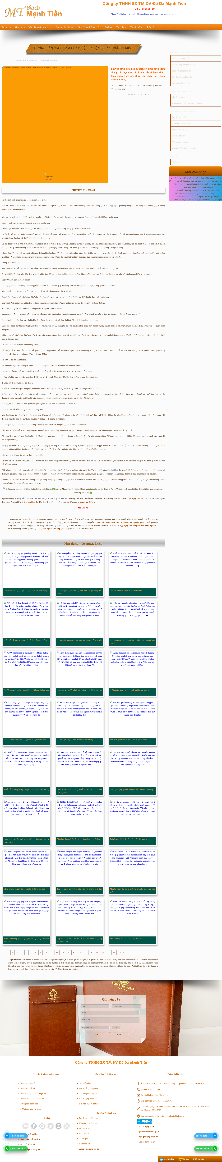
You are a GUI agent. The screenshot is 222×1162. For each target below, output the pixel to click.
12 (57, 952)
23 (120, 952)
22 (114, 952)
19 (97, 952)
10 (46, 952)
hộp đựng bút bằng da (112, 470)
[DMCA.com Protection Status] (144, 1123)
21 (108, 952)
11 (51, 952)
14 (68, 952)
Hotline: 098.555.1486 (144, 9)
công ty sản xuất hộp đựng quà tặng (111, 206)
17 (85, 952)
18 (91, 952)
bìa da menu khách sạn (153, 14)
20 (102, 952)
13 (63, 952)
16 (80, 952)
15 (74, 952)
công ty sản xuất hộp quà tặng (76, 217)
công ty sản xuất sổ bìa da (132, 14)
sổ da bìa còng (169, 14)
